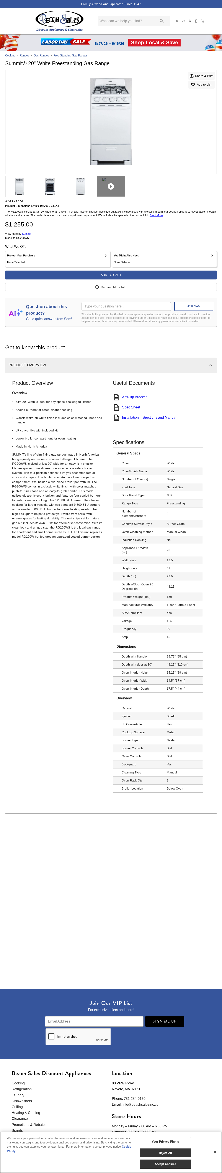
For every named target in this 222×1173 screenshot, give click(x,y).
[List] (183, 21)
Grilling (17, 1107)
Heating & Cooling (26, 1113)
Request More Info (113, 287)
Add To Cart (111, 275)
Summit (26, 233)
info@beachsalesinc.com (141, 1104)
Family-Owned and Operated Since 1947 (111, 4)
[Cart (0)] (203, 21)
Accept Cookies (165, 1164)
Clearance (20, 1118)
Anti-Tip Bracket (134, 397)
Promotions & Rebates (29, 1125)
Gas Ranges (41, 55)
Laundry (18, 1095)
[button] (20, 21)
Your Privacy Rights (165, 1141)
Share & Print (204, 76)
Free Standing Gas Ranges (71, 55)
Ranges (24, 55)
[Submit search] (162, 21)
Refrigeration (22, 1089)
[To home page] (59, 21)
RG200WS (22, 238)
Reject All (165, 1153)
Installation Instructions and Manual (149, 417)
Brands (17, 1130)
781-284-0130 (134, 1098)
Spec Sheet (131, 407)
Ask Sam (194, 306)
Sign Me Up (165, 1021)
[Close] (215, 1152)
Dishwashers (22, 1101)
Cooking (10, 55)
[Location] (190, 21)
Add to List (204, 84)
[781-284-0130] (196, 21)
